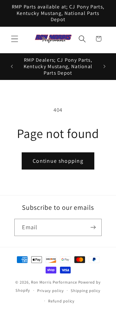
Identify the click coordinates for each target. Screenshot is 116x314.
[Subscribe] (93, 227)
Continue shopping (58, 160)
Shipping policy (86, 290)
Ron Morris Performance (54, 282)
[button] (14, 39)
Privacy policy (50, 290)
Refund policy (61, 301)
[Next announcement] (104, 66)
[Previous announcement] (12, 66)
